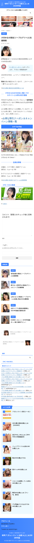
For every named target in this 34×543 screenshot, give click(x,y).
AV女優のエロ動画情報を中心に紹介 (17, 532)
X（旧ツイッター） (15, 67)
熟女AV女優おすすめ (19, 458)
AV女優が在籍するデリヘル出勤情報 (15, 180)
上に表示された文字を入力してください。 (13, 248)
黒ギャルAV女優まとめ (19, 469)
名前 (3, 238)
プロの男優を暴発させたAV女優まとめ (12, 377)
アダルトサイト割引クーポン (21, 411)
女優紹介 (5, 203)
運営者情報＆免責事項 (7, 524)
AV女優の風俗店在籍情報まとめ (13, 88)
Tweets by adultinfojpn (9, 529)
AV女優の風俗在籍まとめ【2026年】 (12, 396)
